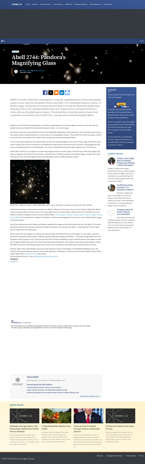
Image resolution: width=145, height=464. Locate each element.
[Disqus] (56, 290)
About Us (100, 456)
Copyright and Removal (114, 456)
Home (28, 4)
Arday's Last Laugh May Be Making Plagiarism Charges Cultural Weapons (126, 162)
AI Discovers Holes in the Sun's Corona (120, 427)
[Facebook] (2, 41)
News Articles (39, 71)
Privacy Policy (131, 456)
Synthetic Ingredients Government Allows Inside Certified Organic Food (53, 392)
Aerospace (15, 51)
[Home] (17, 4)
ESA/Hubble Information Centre (46, 256)
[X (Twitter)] (4, 41)
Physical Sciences (80, 4)
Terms (141, 456)
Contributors (107, 4)
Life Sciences (57, 4)
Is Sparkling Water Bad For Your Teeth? (56, 427)
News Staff (26, 71)
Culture (34, 4)
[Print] (67, 92)
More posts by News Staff (89, 396)
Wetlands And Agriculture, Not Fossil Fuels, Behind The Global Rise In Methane (24, 429)
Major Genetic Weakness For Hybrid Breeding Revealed (47, 390)
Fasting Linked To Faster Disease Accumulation (44, 387)
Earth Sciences (45, 4)
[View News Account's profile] (16, 71)
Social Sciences (95, 4)
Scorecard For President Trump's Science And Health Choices (87, 429)
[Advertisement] (72, 24)
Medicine (68, 4)
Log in (142, 41)
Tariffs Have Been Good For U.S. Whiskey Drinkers (125, 187)
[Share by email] (56, 92)
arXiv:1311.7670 (30, 254)
